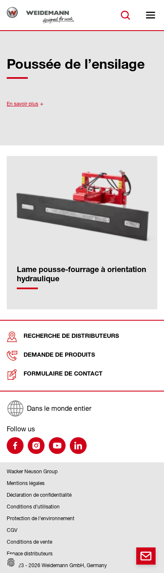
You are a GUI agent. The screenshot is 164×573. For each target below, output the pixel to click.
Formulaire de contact (63, 374)
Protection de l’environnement (40, 518)
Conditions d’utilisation (33, 506)
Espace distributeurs (30, 553)
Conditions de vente (29, 542)
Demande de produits (59, 355)
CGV (12, 530)
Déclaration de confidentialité (39, 495)
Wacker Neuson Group (32, 471)
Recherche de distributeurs (71, 337)
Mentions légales (26, 483)
